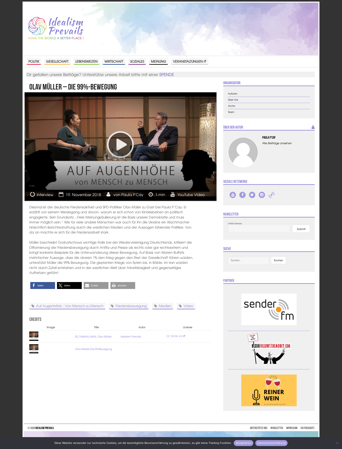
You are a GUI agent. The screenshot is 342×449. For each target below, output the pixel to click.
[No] (337, 443)
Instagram (262, 195)
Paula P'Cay (132, 194)
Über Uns (233, 99)
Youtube (233, 195)
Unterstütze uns (258, 428)
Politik (33, 61)
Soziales (137, 61)
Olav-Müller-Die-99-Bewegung (93, 349)
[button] (42, 285)
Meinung (158, 61)
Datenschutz (307, 428)
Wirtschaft (113, 61)
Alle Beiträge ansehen (277, 143)
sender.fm (271, 195)
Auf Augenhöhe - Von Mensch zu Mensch (69, 305)
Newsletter (277, 428)
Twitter (252, 195)
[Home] (56, 28)
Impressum (291, 428)
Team (231, 112)
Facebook (242, 195)
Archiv (231, 106)
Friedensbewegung (131, 305)
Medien (165, 305)
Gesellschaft (57, 61)
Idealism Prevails (131, 336)
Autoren (232, 93)
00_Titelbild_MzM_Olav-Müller (93, 336)
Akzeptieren (243, 442)
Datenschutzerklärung (271, 442)
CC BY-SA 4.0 (174, 336)
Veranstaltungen (188, 61)
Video (188, 305)
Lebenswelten (86, 61)
